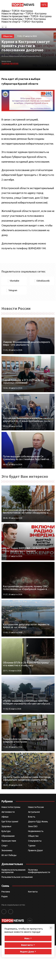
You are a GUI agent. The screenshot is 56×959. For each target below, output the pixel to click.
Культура (5, 831)
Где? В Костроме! (9, 821)
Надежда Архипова (9, 63)
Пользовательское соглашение (17, 877)
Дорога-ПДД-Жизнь (38, 821)
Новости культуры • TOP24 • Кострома (23, 19)
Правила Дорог (35, 850)
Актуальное (34, 812)
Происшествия (8, 841)
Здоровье (6, 826)
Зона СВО (32, 826)
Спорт (4, 845)
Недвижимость (35, 831)
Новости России (36, 807)
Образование (8, 836)
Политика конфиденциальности (39, 871)
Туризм (31, 845)
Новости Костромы (10, 807)
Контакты (33, 891)
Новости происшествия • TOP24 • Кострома (26, 16)
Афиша (4, 817)
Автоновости (8, 812)
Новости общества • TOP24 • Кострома (23, 13)
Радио (4, 896)
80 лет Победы (8, 855)
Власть (31, 817)
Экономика (6, 850)
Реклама (5, 891)
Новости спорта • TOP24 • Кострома (22, 21)
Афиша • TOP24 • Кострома (17, 10)
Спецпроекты (35, 841)
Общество (33, 836)
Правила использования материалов (13, 871)
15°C (44, 4)
